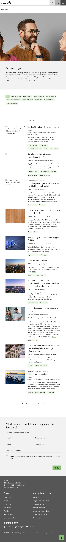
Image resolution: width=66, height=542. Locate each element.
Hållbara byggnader (51, 96)
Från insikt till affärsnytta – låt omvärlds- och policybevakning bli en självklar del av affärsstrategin (43, 283)
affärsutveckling (43, 302)
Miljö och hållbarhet (39, 508)
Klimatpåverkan (54, 148)
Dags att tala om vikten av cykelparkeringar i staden (38, 372)
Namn (9, 438)
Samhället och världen (27, 99)
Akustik (30, 232)
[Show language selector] (52, 2)
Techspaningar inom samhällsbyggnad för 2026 (44, 238)
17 (38, 404)
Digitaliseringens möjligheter (13, 99)
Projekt (6, 511)
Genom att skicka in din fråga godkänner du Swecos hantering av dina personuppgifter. (34, 457)
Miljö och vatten (38, 99)
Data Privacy (18, 533)
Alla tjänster (36, 518)
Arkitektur (36, 497)
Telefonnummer (40, 444)
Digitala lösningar (38, 504)
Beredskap (42, 205)
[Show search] (57, 2)
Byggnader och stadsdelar (41, 501)
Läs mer (46, 141)
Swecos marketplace (10, 518)
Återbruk (36, 232)
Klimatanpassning (44, 171)
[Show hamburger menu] (63, 2)
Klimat (36, 171)
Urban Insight (8, 504)
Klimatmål (46, 148)
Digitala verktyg (38, 365)
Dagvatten (53, 171)
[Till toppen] (61, 537)
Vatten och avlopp (32, 175)
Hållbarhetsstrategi (32, 145)
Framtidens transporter (39, 96)
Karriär (6, 501)
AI (36, 255)
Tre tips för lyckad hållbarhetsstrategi (43, 127)
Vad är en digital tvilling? (38, 260)
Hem (2, 9)
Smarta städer (50, 392)
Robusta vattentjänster (44, 175)
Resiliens (30, 365)
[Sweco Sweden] (6, 2)
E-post (9, 444)
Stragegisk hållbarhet (40, 392)
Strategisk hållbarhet (16, 96)
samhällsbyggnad (43, 255)
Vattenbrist (30, 171)
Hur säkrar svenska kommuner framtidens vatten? (40, 155)
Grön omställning (27, 96)
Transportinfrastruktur (40, 514)
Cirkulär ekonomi (43, 145)
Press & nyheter (9, 514)
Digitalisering (31, 255)
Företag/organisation (41, 438)
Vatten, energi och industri (41, 511)
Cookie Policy (26, 533)
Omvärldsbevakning (33, 302)
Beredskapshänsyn (32, 205)
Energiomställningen (49, 99)
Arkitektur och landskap (12, 103)
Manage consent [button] (48, 533)
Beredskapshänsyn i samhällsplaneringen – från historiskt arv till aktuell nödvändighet (44, 183)
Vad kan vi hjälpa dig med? (15, 450)
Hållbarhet (7, 508)
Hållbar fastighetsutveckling (35, 148)
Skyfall (45, 365)
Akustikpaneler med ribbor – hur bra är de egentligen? (44, 211)
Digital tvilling (39, 275)
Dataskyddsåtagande (36, 533)
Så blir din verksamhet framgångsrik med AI (43, 309)
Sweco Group (8, 497)
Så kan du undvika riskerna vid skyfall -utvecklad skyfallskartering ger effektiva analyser (44, 348)
